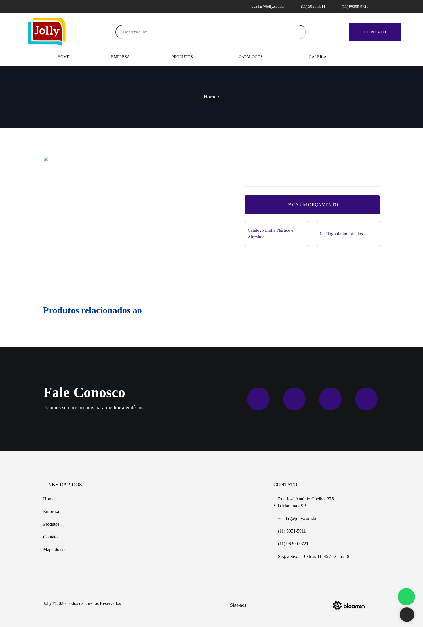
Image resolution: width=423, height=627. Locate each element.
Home (63, 57)
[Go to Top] (407, 615)
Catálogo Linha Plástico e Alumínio (271, 233)
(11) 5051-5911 (312, 6)
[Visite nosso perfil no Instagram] (54, 6)
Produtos (183, 57)
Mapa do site (54, 549)
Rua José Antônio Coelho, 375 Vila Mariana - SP (303, 502)
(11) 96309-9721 (354, 6)
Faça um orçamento (312, 204)
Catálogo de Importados (341, 233)
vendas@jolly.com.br (268, 6)
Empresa (120, 57)
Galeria (318, 57)
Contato (375, 32)
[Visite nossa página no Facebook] (47, 6)
